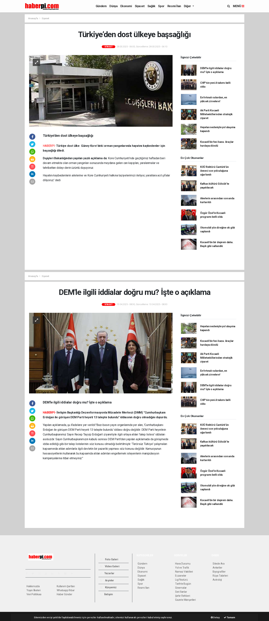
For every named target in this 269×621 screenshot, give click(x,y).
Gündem (101, 6)
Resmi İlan (174, 6)
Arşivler (109, 580)
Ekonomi (126, 6)
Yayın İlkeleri (33, 590)
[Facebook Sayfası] (28, 573)
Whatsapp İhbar (65, 590)
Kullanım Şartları (66, 586)
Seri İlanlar (181, 591)
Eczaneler (180, 575)
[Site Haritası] (67, 573)
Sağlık (151, 6)
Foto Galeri (111, 559)
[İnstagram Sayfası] (41, 573)
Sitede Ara (219, 563)
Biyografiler (219, 571)
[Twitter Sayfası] (34, 573)
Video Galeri (111, 566)
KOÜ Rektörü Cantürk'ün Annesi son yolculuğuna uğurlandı (214, 170)
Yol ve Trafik (182, 567)
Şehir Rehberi (182, 595)
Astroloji (217, 579)
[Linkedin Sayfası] (53, 573)
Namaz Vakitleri (184, 571)
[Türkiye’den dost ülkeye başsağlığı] (101, 90)
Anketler (217, 567)
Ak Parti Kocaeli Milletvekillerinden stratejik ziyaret (216, 114)
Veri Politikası (34, 594)
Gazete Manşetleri (185, 599)
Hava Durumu (182, 563)
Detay (216, 617)
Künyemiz (110, 587)
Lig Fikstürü (181, 579)
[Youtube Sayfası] (47, 573)
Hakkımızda (33, 586)
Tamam (230, 617)
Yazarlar (109, 573)
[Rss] (60, 573)
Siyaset (140, 6)
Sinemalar (181, 587)
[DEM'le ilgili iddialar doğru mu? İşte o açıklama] (101, 352)
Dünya (113, 6)
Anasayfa (33, 18)
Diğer (188, 6)
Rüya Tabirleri (220, 575)
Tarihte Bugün (183, 583)
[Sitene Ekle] (73, 573)
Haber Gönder (64, 594)
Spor (161, 6)
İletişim (108, 594)
